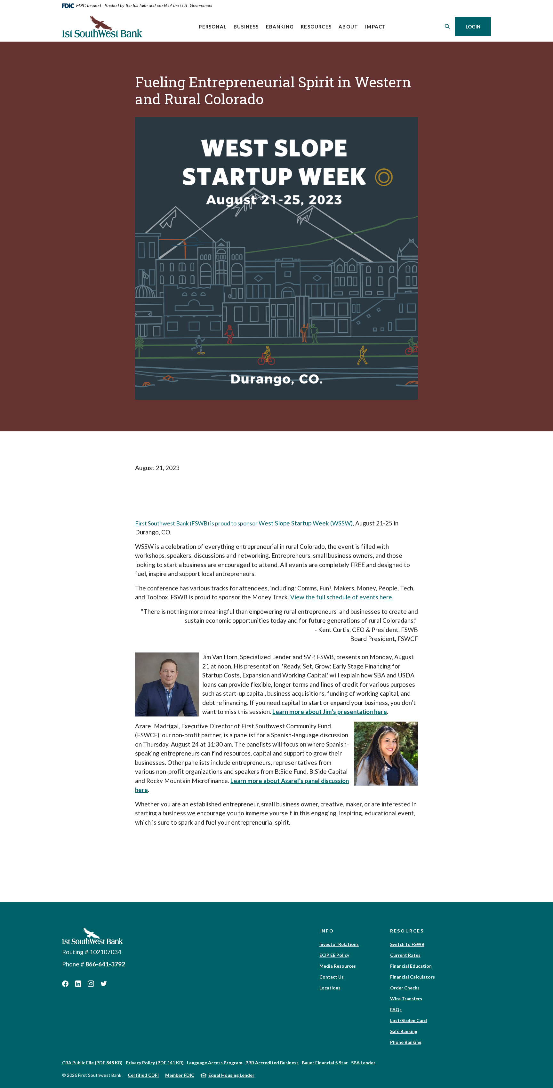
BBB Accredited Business (272, 1062)
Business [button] (246, 26)
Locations (330, 987)
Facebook (65, 983)
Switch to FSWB (407, 944)
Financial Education (411, 966)
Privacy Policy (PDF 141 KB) (155, 1062)
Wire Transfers (406, 998)
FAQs (396, 1009)
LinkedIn (78, 983)
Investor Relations (339, 944)
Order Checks (405, 988)
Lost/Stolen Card (408, 1020)
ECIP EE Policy (334, 955)
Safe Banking (403, 1031)
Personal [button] (213, 26)
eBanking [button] (280, 26)
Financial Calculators (412, 977)
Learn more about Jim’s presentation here (329, 711)
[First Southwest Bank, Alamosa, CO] (102, 26)
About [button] (348, 26)
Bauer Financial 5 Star (325, 1062)
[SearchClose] (447, 26)
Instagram (91, 983)
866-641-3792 (105, 964)
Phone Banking (405, 1042)
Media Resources (337, 966)
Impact (377, 26)
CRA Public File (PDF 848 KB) (92, 1062)
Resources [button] (316, 26)
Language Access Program (214, 1062)
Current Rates (405, 955)
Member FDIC (179, 1075)
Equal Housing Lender (231, 1075)
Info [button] (326, 930)
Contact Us (331, 977)
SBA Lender (363, 1062)
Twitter (103, 983)
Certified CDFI (143, 1075)
